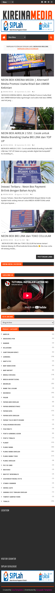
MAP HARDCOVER (9, 366)
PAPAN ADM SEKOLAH (11, 402)
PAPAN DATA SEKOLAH (11, 416)
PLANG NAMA (8, 447)
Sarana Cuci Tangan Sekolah (15, 492)
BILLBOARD (7, 348)
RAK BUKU (6, 470)
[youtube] (45, 2)
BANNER (6, 343)
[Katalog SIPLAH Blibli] (27, 31)
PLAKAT (6, 443)
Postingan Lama (45, 257)
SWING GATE (8, 488)
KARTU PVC (7, 361)
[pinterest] (48, 2)
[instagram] (51, 2)
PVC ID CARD (7, 465)
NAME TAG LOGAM (10, 388)
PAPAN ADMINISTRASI (11, 406)
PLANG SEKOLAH (9, 461)
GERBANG (6, 357)
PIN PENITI (7, 429)
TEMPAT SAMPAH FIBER (11, 497)
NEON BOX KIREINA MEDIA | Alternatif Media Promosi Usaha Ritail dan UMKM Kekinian (25, 83)
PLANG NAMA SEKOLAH (11, 452)
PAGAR (5, 397)
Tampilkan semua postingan (27, 49)
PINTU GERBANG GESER (12, 434)
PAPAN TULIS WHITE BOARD (13, 420)
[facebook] (42, 2)
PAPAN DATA (7, 411)
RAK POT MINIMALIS (11, 474)
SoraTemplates (17, 590)
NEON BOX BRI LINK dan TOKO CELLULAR (26, 236)
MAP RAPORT (8, 370)
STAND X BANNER (9, 483)
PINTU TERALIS (9, 438)
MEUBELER (7, 384)
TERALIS (6, 501)
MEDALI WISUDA (9, 375)
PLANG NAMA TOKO (10, 456)
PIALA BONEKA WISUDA (11, 425)
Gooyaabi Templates (44, 590)
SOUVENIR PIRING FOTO (12, 479)
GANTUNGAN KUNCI (10, 352)
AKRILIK (6, 334)
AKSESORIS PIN (9, 339)
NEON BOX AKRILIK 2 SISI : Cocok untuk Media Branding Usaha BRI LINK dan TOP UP (26, 137)
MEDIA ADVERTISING (11, 379)
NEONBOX (7, 393)
